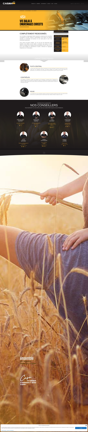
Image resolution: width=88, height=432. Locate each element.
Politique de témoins (3, 430)
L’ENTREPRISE (43, 3)
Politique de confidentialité (10, 430)
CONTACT (49, 3)
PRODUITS (33, 3)
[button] (86, 425)
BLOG (52, 3)
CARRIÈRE (38, 3)
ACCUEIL (55, 3)
